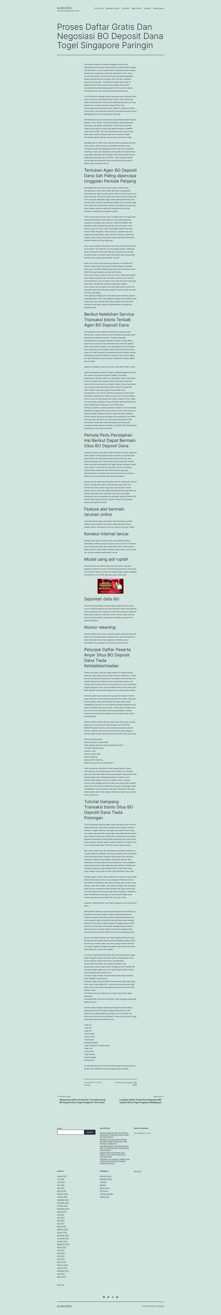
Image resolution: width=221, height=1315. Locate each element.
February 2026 (62, 1194)
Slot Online (98, 8)
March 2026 (61, 1191)
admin (88, 1085)
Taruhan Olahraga (106, 1194)
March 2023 (61, 1277)
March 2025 (61, 1226)
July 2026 (60, 1179)
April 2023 (60, 1274)
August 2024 (61, 1247)
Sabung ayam (158, 8)
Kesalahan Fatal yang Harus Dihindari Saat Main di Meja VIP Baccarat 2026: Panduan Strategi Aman (113, 1141)
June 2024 (61, 1253)
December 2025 (63, 1200)
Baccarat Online (105, 1176)
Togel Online (136, 8)
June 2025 (61, 1218)
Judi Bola (125, 8)
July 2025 (60, 1215)
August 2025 (61, 1212)
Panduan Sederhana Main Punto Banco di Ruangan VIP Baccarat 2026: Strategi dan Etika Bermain (114, 1135)
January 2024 (62, 1268)
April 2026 (60, 1188)
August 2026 (61, 1176)
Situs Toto (137, 1171)
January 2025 (62, 1232)
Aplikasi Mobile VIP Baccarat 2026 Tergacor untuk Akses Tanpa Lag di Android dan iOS (113, 1155)
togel (114, 464)
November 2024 (63, 1238)
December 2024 (63, 1235)
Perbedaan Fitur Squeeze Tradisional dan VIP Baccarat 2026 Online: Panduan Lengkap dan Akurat (115, 1161)
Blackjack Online (112, 8)
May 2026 (60, 1185)
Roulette (147, 8)
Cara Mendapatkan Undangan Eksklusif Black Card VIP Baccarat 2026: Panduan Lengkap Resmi (114, 1148)
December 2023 (63, 1271)
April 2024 (61, 1259)
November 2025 (63, 1203)
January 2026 (62, 1197)
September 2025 (63, 1209)
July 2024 (60, 1250)
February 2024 (62, 1265)
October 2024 (62, 1241)
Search (59, 1128)
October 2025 (62, 1206)
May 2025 (60, 1220)
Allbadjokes (64, 8)
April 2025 (60, 1223)
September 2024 (63, 1244)
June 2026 (61, 1182)
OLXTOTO (160, 1306)
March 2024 (61, 1262)
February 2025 (62, 1229)
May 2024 (60, 1256)
